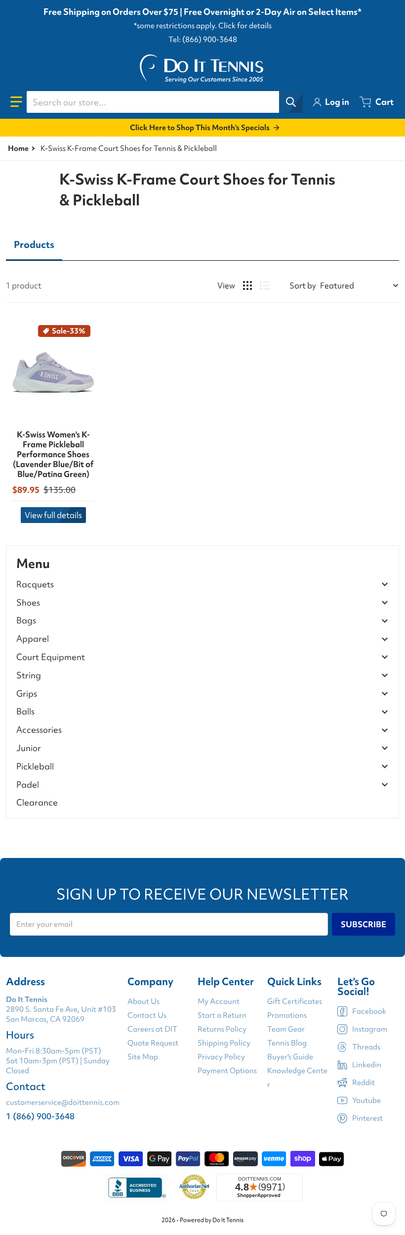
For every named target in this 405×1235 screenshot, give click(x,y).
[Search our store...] (291, 102)
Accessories (39, 730)
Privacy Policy (221, 1057)
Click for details (245, 26)
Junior (28, 748)
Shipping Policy (224, 1043)
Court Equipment (50, 657)
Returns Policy (222, 1029)
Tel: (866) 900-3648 (202, 40)
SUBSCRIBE (363, 924)
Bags (26, 621)
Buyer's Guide (290, 1057)
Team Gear (286, 1029)
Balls (25, 712)
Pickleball (35, 766)
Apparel (32, 639)
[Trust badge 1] (135, 1187)
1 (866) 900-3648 (40, 1116)
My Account (219, 1001)
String (28, 675)
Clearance (37, 802)
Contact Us (146, 1015)
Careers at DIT (152, 1029)
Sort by (302, 285)
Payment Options (227, 1071)
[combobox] (164, 102)
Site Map (142, 1057)
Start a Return (222, 1015)
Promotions (287, 1015)
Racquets (35, 584)
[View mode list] (265, 285)
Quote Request (152, 1043)
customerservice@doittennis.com (63, 1102)
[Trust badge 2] (194, 1187)
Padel (27, 785)
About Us (143, 1001)
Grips (26, 694)
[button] (16, 102)
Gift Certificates (294, 1001)
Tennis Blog (287, 1043)
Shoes (28, 603)
